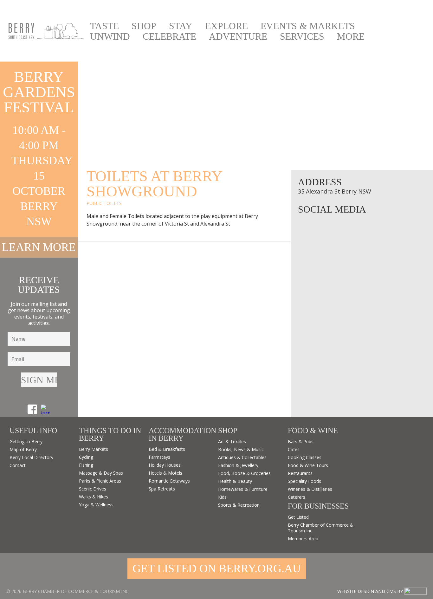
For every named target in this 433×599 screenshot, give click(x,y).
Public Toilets (104, 203)
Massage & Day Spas (101, 473)
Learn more (39, 247)
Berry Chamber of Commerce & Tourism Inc (320, 528)
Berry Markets (93, 449)
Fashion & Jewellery (238, 465)
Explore (226, 26)
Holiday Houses (165, 465)
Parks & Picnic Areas (100, 481)
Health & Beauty (235, 481)
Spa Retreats (162, 489)
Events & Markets (308, 26)
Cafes (294, 449)
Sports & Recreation (239, 505)
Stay (180, 26)
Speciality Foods (304, 481)
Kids (222, 497)
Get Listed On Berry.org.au (216, 568)
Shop (144, 26)
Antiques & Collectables (242, 457)
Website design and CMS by (370, 591)
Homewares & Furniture (243, 489)
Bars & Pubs (300, 441)
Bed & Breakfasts (167, 449)
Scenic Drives (92, 489)
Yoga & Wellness (96, 505)
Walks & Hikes (93, 497)
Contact (18, 465)
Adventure (238, 36)
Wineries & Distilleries (310, 489)
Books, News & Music (241, 449)
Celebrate (169, 36)
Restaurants (300, 473)
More (351, 36)
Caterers (296, 497)
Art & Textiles (232, 441)
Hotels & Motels (165, 473)
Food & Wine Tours (308, 465)
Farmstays (159, 457)
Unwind (110, 36)
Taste (104, 26)
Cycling (86, 457)
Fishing (86, 465)
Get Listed (298, 517)
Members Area (303, 539)
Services (302, 36)
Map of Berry (23, 449)
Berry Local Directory (31, 457)
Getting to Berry (26, 441)
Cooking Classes (304, 457)
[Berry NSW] (46, 31)
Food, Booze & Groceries (244, 473)
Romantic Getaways (169, 481)
